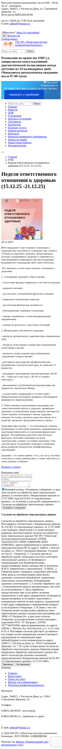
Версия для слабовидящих (23, 682)
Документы (14, 121)
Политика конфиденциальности (26, 685)
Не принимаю (23, 664)
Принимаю (8, 664)
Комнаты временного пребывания (27, 136)
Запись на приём (17, 139)
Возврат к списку (11, 467)
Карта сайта (14, 676)
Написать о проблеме (24, 94)
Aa (4, 36)
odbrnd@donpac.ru (20, 23)
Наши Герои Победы (19, 142)
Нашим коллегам (17, 130)
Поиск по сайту (17, 679)
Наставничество (17, 145)
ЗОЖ (11, 112)
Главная (12, 106)
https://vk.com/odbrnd (28, 32)
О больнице (14, 115)
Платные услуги (17, 127)
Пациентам (14, 124)
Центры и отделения (19, 118)
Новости (13, 109)
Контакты (13, 133)
